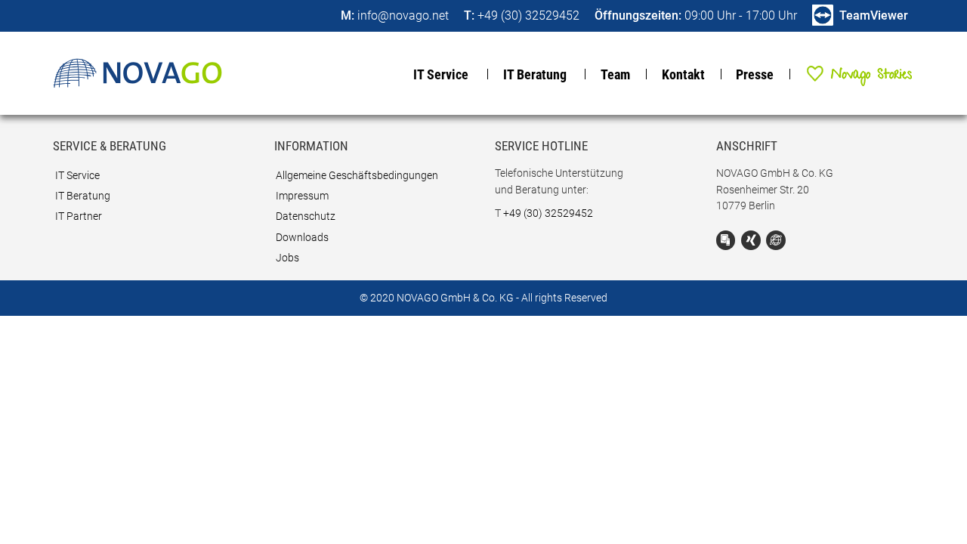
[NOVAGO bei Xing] (751, 240)
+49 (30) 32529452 (548, 213)
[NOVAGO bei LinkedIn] (726, 240)
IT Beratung (535, 74)
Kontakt (683, 74)
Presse (755, 74)
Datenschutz (305, 216)
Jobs (287, 258)
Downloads (302, 237)
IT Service (440, 74)
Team (615, 74)
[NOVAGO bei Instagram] (776, 240)
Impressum (302, 196)
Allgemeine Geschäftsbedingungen (357, 175)
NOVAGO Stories (851, 73)
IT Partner (78, 216)
